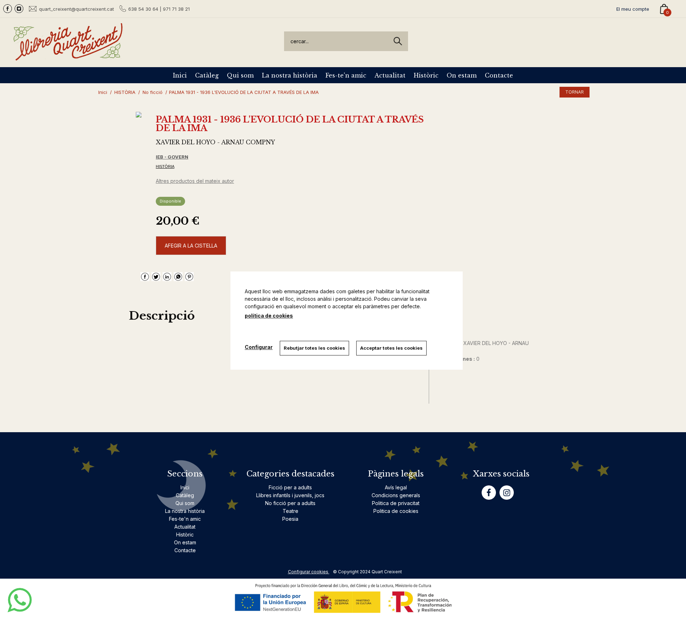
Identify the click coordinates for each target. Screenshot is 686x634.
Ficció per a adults (290, 487)
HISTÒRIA (165, 166)
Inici (180, 75)
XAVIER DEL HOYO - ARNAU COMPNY (215, 142)
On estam (462, 75)
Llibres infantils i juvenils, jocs (290, 495)
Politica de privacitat (395, 503)
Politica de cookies (395, 511)
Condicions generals (396, 495)
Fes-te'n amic (345, 75)
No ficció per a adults (290, 503)
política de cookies (269, 316)
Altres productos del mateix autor (195, 181)
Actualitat (390, 75)
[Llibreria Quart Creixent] (68, 56)
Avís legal (396, 487)
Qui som (240, 75)
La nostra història (289, 75)
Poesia (290, 519)
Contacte (499, 75)
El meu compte (632, 9)
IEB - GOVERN (172, 157)
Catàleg (207, 75)
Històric (426, 75)
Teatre (290, 511)
